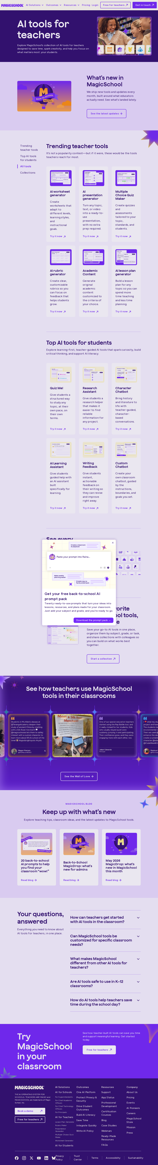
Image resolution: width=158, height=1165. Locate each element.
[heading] (76, 596)
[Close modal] (112, 542)
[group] (79, 608)
